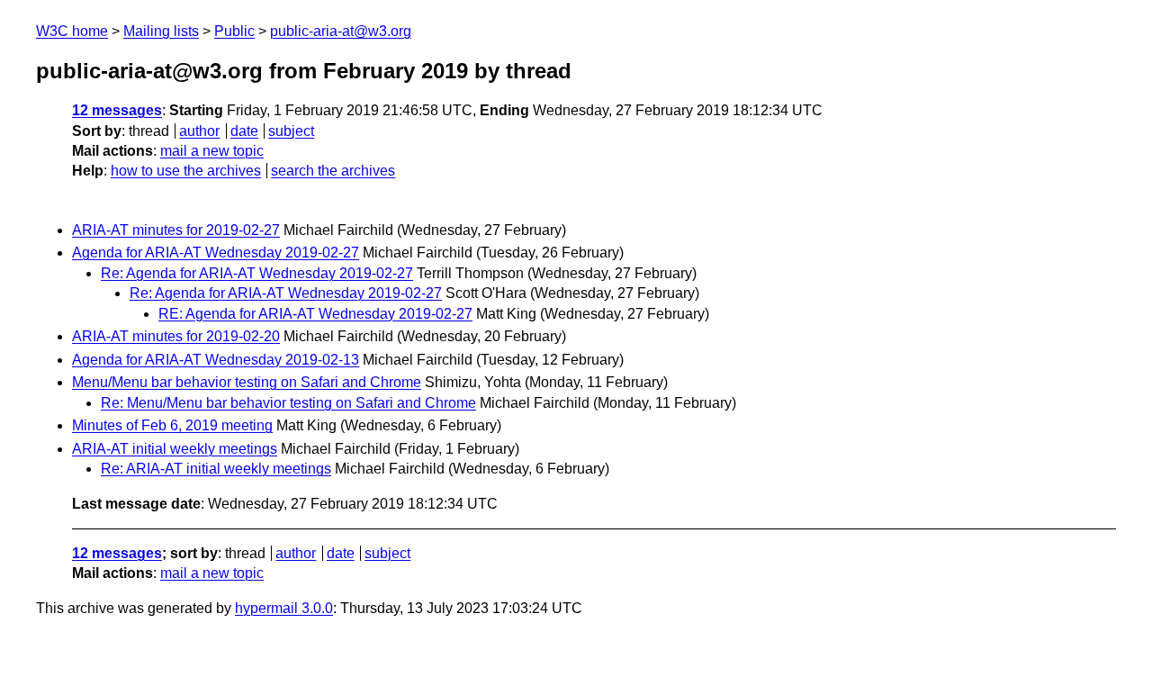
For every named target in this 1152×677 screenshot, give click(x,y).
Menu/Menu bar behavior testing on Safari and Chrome (246, 382)
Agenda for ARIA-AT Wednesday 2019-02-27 (215, 252)
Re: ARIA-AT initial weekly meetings (216, 468)
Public (234, 31)
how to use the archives (186, 170)
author (199, 131)
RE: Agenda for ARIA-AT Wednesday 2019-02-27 (315, 313)
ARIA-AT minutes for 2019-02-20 (176, 336)
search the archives (333, 170)
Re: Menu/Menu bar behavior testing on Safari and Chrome (288, 403)
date (244, 131)
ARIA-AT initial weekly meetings (174, 448)
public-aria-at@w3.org (340, 31)
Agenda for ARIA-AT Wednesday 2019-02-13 (215, 359)
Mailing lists (161, 31)
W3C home (72, 31)
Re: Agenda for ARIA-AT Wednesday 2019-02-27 (257, 273)
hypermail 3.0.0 (284, 608)
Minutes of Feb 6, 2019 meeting (172, 425)
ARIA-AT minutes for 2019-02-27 (176, 230)
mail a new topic (212, 150)
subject (291, 131)
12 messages (117, 110)
